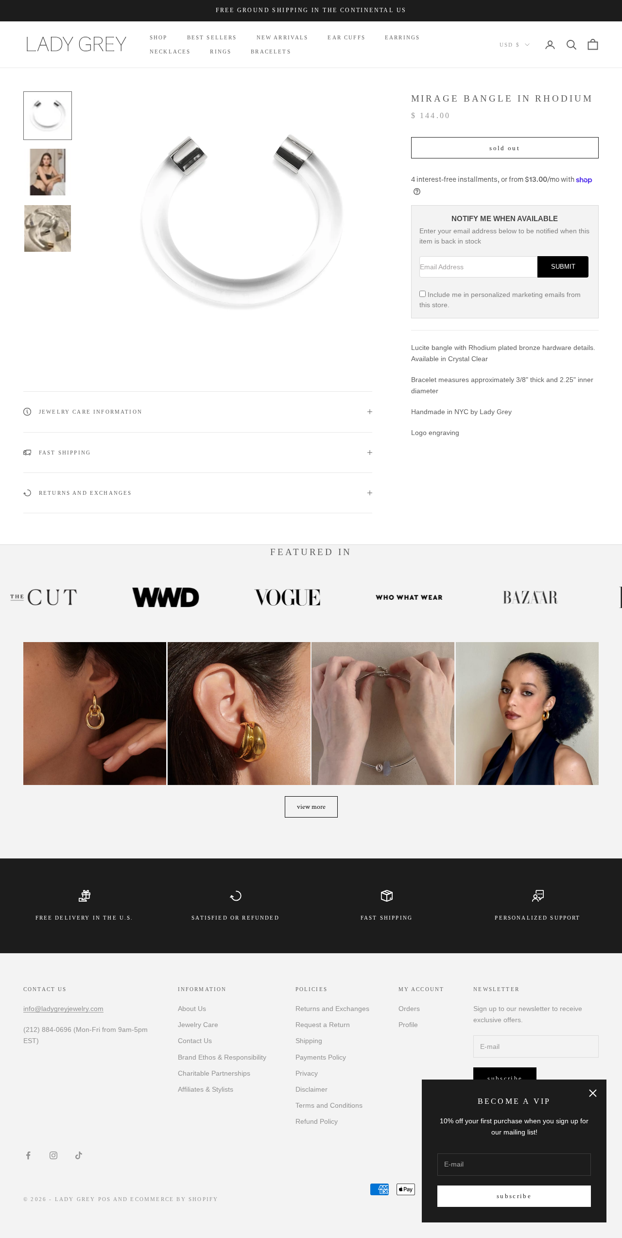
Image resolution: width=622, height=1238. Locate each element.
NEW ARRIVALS (283, 37)
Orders (409, 1008)
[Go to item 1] (47, 115)
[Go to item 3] (47, 228)
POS (104, 1199)
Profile (408, 1025)
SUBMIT (563, 266)
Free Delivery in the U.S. (84, 918)
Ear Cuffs (346, 37)
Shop (159, 37)
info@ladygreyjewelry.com (63, 1008)
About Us (192, 1008)
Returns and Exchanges (332, 1008)
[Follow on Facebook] (28, 1155)
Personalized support (537, 918)
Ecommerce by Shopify (174, 1199)
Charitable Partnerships (214, 1073)
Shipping (308, 1041)
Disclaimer (311, 1089)
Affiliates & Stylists (205, 1089)
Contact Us (195, 1041)
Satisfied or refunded (235, 918)
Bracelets (271, 51)
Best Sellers (212, 37)
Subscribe (514, 1196)
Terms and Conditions (329, 1105)
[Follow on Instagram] (53, 1155)
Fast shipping (387, 918)
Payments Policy (320, 1057)
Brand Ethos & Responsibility (222, 1057)
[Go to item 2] (47, 172)
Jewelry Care (198, 1025)
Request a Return (322, 1025)
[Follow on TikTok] (79, 1155)
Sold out (504, 148)
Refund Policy (316, 1121)
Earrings (402, 37)
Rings (220, 51)
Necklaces (170, 51)
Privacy (306, 1073)
